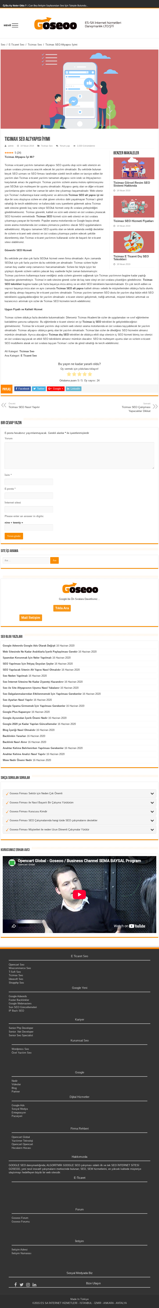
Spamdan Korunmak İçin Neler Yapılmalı (27, 657)
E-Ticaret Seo (16, 44)
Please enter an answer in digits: (24, 516)
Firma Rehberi (80, 1128)
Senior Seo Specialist (21, 1035)
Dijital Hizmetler (79, 1096)
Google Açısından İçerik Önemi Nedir (25, 717)
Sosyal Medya (20, 1108)
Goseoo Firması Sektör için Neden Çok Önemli (35, 793)
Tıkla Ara (62, 608)
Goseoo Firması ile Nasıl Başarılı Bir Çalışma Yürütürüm (41, 802)
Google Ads (18, 1105)
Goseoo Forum (20, 1217)
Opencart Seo (16, 964)
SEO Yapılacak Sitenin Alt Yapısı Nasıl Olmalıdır (32, 669)
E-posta (10, 488)
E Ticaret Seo (79, 956)
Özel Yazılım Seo (21, 1052)
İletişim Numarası (21, 1253)
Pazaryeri (17, 1116)
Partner (16, 1091)
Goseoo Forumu (21, 1221)
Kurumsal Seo (80, 1040)
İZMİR (97, 1303)
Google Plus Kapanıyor (17, 711)
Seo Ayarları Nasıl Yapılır (18, 699)
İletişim (79, 1241)
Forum (79, 1209)
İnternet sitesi (13, 502)
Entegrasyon (19, 1112)
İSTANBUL (86, 1303)
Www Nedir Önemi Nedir (17, 760)
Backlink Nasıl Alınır (15, 742)
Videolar (16, 1084)
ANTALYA (121, 1303)
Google (79, 1072)
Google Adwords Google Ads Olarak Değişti (29, 645)
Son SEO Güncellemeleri (23, 1007)
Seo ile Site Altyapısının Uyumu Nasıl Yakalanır (31, 687)
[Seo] (79, 23)
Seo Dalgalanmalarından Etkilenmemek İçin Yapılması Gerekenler (42, 693)
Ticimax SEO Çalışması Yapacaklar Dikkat (136, 407)
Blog (14, 1088)
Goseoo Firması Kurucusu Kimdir (28, 811)
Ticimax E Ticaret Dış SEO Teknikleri (131, 258)
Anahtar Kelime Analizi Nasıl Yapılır (24, 754)
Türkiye (84, 1299)
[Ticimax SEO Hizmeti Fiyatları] (133, 207)
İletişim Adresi (20, 1249)
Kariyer (79, 1019)
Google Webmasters (20, 1003)
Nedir (14, 1080)
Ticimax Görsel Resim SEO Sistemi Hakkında (131, 184)
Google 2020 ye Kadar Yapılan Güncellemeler (30, 724)
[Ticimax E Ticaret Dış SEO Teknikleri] (133, 242)
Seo (3, 44)
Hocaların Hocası (21, 1147)
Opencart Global (21, 1137)
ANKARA (108, 1303)
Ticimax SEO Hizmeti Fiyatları (133, 221)
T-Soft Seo (15, 971)
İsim (8, 475)
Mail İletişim (30, 617)
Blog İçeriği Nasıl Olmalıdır (19, 730)
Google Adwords (18, 996)
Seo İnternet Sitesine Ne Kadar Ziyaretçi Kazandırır (33, 681)
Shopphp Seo (16, 982)
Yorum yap (65, 146)
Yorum (9, 438)
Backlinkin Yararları (14, 736)
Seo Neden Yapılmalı (15, 675)
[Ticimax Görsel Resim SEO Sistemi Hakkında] (133, 168)
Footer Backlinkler (19, 1000)
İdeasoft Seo (16, 979)
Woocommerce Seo (20, 968)
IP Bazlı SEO (16, 1010)
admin (11, 146)
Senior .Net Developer (21, 1031)
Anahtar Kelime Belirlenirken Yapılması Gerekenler (33, 748)
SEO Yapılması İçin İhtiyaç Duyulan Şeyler (28, 663)
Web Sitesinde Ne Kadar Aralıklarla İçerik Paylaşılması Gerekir (40, 651)
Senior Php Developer (21, 1028)
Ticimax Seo (35, 44)
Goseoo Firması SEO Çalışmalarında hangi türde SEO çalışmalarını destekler (53, 820)
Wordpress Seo (20, 1049)
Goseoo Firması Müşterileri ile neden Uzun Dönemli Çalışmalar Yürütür (49, 829)
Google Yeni (79, 987)
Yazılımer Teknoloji (22, 1140)
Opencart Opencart (22, 1144)
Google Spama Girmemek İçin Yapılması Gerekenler (34, 705)
